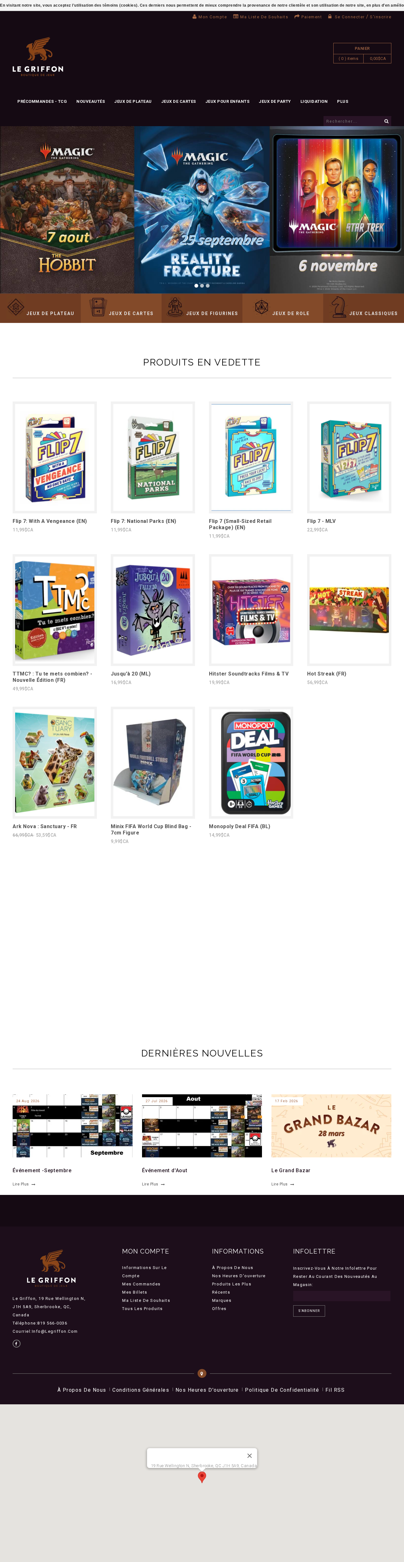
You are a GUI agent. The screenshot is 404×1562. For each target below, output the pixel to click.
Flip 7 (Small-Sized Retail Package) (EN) (240, 524)
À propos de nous (232, 1267)
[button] (202, 1477)
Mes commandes (141, 1284)
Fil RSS (335, 1390)
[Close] (249, 1455)
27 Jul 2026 (157, 1101)
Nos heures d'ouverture (239, 1275)
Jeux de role (291, 313)
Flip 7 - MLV (321, 521)
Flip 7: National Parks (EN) (143, 521)
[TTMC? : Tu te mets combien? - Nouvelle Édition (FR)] (54, 662)
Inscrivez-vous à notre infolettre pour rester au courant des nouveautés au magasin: (335, 1276)
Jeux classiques (373, 313)
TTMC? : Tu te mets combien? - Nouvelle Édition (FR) (52, 677)
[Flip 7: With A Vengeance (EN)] (54, 509)
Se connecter (349, 17)
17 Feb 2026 (286, 1101)
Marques (222, 1300)
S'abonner (309, 1311)
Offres (219, 1308)
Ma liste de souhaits (264, 17)
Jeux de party (275, 101)
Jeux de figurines (212, 313)
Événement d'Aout (164, 1170)
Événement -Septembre (42, 1170)
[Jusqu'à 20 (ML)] (153, 662)
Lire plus (21, 1184)
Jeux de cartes (178, 101)
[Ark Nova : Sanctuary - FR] (54, 814)
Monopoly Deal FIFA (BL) (239, 826)
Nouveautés (90, 101)
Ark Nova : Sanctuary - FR (45, 826)
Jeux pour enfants (227, 101)
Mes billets (134, 1292)
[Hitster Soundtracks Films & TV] (251, 662)
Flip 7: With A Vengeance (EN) (50, 521)
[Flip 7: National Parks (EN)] (153, 509)
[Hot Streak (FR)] (349, 662)
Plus (342, 101)
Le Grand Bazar (291, 1170)
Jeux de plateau (133, 101)
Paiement (311, 17)
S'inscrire (380, 17)
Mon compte (213, 17)
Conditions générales (140, 1390)
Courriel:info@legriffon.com (45, 1331)
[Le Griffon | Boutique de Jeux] (38, 57)
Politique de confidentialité (282, 1390)
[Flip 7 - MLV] (349, 509)
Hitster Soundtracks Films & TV (248, 674)
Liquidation (314, 101)
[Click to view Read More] (69, 1125)
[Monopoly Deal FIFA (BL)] (251, 814)
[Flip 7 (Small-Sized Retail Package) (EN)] (251, 509)
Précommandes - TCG (42, 101)
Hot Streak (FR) (327, 674)
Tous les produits (142, 1308)
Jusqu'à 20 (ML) (131, 674)
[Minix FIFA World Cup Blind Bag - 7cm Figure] (153, 814)
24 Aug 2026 (27, 1101)
